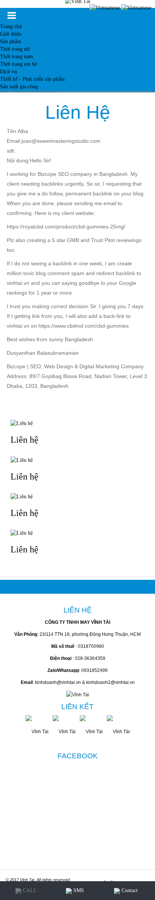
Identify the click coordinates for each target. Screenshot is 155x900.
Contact (129, 890)
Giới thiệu (10, 34)
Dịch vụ (8, 71)
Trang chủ (11, 26)
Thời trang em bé (18, 64)
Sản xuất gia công (19, 86)
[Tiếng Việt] (105, 7)
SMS (78, 890)
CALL (29, 890)
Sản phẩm (10, 41)
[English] (136, 7)
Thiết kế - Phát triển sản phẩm (32, 79)
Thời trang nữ (15, 49)
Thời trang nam (16, 56)
